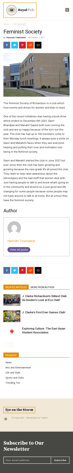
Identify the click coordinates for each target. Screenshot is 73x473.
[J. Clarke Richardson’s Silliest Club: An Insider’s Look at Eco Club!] (11, 300)
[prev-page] (5, 345)
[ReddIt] (30, 45)
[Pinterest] (22, 45)
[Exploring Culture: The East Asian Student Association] (11, 332)
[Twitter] (14, 45)
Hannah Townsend (16, 37)
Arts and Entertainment (18, 367)
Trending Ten (12, 382)
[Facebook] (6, 45)
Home (6, 24)
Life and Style (12, 372)
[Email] (38, 45)
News (8, 362)
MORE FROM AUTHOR (42, 287)
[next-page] (11, 345)
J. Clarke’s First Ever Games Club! (43, 312)
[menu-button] (67, 9)
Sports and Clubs (14, 377)
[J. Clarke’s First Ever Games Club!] (11, 316)
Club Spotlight (19, 24)
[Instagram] (5, 419)
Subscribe (60, 460)
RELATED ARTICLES (16, 287)
